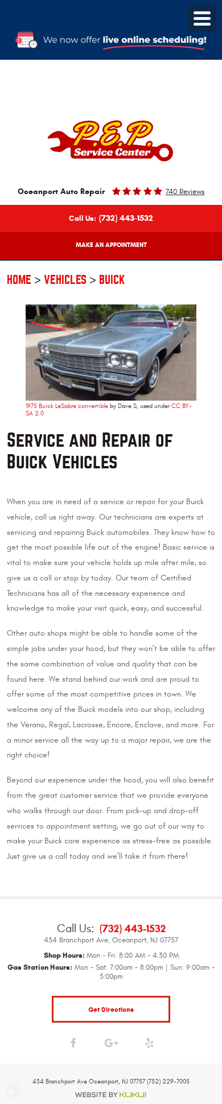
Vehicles (65, 280)
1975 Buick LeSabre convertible (67, 406)
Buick (112, 280)
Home (19, 280)
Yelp (149, 1045)
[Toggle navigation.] (202, 18)
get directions (111, 1009)
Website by (111, 1094)
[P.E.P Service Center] (111, 140)
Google (111, 1045)
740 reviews (185, 191)
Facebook (73, 1045)
